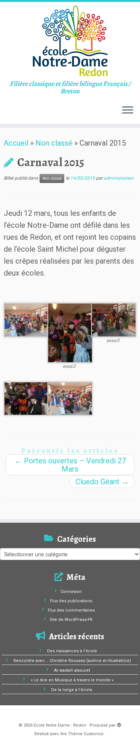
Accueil (16, 143)
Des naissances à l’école (72, 651)
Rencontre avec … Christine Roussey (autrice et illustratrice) (72, 660)
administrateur (119, 178)
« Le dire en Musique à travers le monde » (72, 680)
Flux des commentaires (71, 610)
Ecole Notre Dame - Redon (60, 725)
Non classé (53, 143)
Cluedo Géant (102, 481)
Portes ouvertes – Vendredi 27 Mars (70, 464)
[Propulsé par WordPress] (119, 724)
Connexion (71, 591)
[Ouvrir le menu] (127, 110)
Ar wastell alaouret (72, 670)
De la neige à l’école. (72, 689)
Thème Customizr (86, 733)
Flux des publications (71, 601)
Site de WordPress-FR (71, 619)
